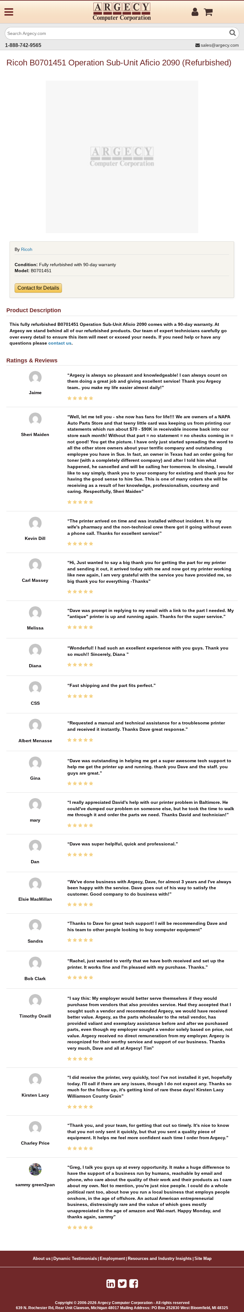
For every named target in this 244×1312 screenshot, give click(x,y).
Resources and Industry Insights (160, 1258)
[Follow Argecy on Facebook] (133, 1283)
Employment (112, 1258)
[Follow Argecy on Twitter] (122, 1283)
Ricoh (26, 249)
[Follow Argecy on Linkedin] (110, 1283)
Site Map (203, 1258)
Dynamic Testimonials (75, 1258)
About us (42, 1258)
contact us (59, 343)
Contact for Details (38, 288)
